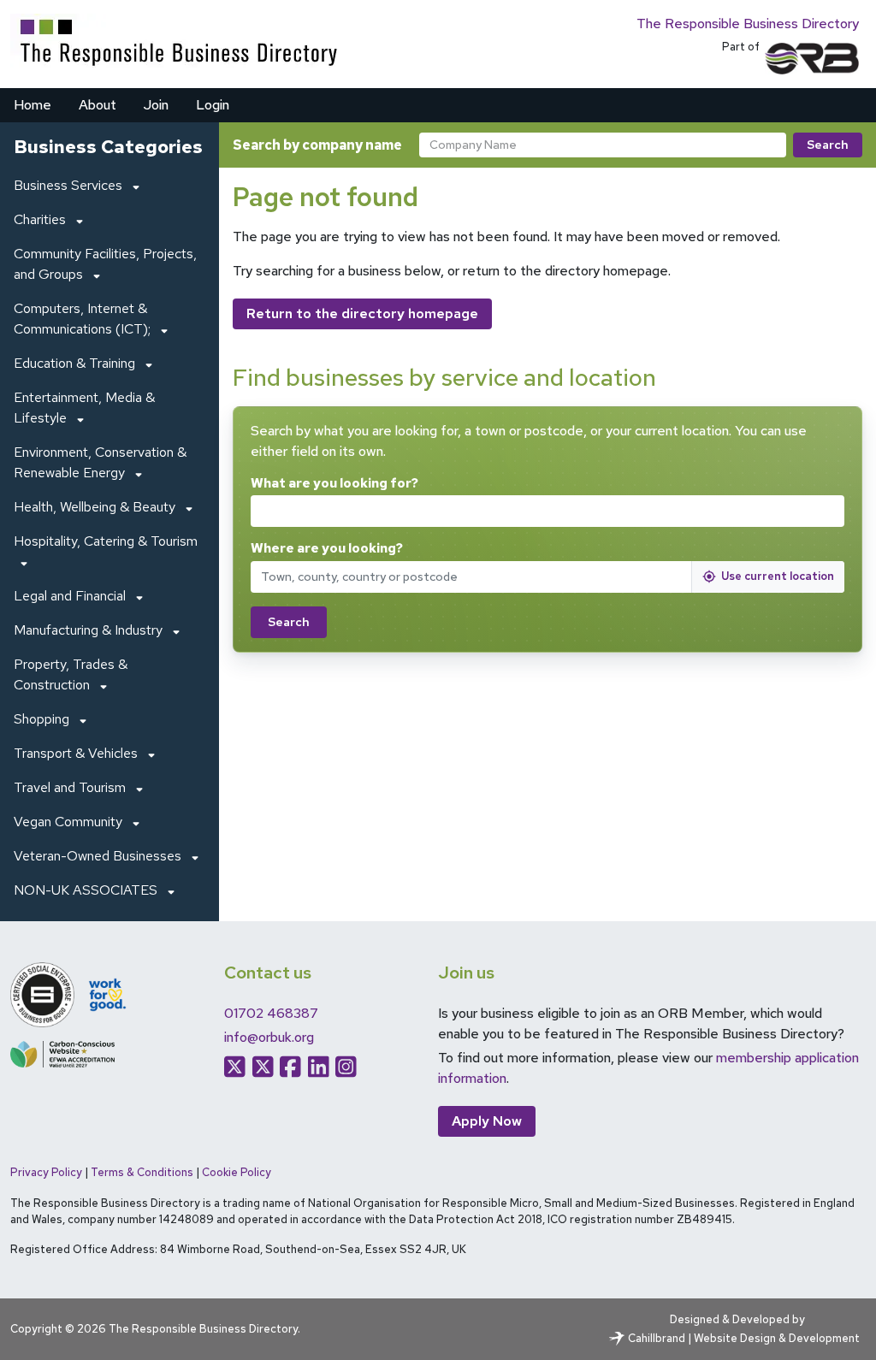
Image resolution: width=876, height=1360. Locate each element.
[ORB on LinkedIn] (318, 1067)
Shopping (41, 719)
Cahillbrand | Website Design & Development (744, 1338)
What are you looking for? (334, 483)
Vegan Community (68, 822)
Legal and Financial (70, 596)
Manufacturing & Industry (88, 630)
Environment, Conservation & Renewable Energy (100, 462)
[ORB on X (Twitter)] (235, 1067)
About (97, 105)
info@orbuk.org (269, 1037)
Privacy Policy (46, 1172)
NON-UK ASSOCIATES (85, 890)
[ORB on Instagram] (346, 1067)
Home (32, 105)
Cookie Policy (236, 1172)
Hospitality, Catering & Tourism (106, 541)
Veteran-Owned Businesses (97, 856)
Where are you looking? (327, 548)
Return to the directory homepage (362, 313)
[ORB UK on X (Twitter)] (263, 1067)
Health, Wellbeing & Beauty (94, 507)
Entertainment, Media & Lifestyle (84, 407)
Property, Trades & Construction (70, 674)
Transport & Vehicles (76, 753)
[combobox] (602, 145)
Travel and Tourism (70, 787)
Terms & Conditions (142, 1172)
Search (828, 144)
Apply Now (487, 1121)
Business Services (68, 185)
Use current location (777, 576)
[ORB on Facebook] (290, 1067)
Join (156, 105)
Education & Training (74, 363)
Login (212, 105)
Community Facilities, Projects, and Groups (105, 264)
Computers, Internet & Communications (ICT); (82, 318)
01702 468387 (271, 1013)
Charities (40, 219)
